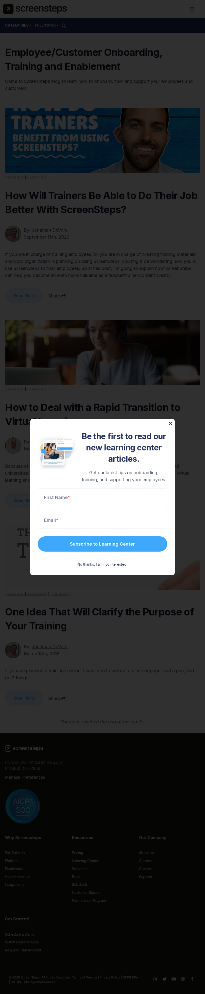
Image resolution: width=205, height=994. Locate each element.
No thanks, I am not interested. (102, 564)
